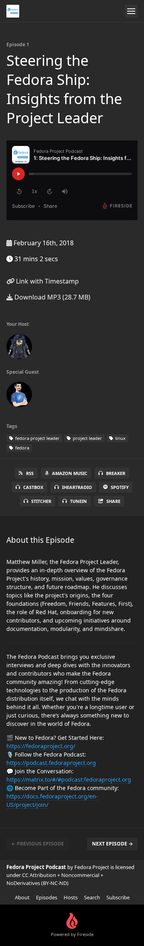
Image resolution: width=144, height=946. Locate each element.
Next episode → (112, 843)
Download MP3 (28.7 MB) (51, 297)
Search (92, 897)
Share (113, 501)
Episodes (46, 897)
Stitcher (41, 501)
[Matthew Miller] (19, 396)
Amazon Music (69, 473)
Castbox (33, 487)
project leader (87, 438)
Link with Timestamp (46, 281)
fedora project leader (37, 438)
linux (120, 438)
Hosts (71, 897)
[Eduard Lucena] (19, 348)
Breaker (115, 473)
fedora (21, 448)
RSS (30, 473)
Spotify (120, 487)
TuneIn (78, 501)
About (22, 897)
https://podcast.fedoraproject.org (51, 763)
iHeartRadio (77, 487)
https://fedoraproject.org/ (40, 746)
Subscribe (118, 897)
